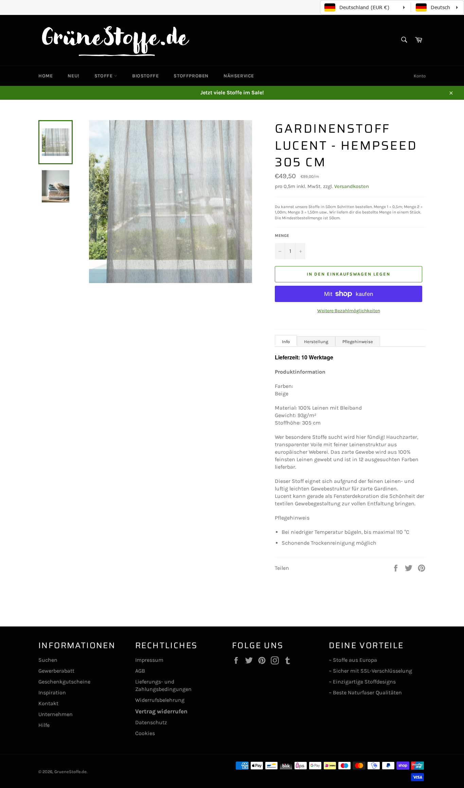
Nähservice (239, 76)
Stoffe (104, 76)
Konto (420, 75)
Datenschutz (151, 722)
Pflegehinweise (357, 341)
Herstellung (316, 341)
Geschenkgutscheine (64, 681)
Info (286, 341)
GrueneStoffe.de (70, 771)
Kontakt (48, 703)
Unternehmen (55, 714)
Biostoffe (145, 76)
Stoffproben (191, 76)
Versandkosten (351, 186)
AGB (140, 671)
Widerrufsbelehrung (159, 700)
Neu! (73, 76)
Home (45, 76)
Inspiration (52, 692)
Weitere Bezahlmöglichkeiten (348, 311)
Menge (282, 235)
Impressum (149, 660)
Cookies (145, 733)
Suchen (47, 660)
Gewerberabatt (56, 671)
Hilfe (44, 725)
